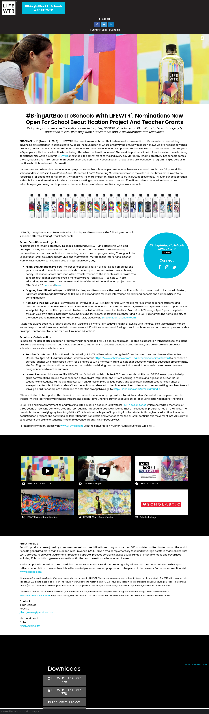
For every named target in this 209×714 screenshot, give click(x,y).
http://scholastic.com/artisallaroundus (136, 389)
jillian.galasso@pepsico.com (36, 612)
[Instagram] (166, 267)
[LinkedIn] (111, 24)
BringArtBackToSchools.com (118, 317)
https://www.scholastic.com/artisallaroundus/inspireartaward (132, 358)
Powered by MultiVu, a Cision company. (21, 711)
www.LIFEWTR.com (71, 426)
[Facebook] (159, 267)
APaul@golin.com (30, 626)
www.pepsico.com (31, 572)
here (46, 285)
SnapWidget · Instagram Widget (196, 664)
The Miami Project (65, 702)
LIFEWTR (63, 156)
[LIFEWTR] (9, 8)
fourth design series (134, 405)
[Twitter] (173, 267)
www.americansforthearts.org (35, 595)
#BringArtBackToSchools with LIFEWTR (43, 8)
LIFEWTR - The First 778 (65, 680)
